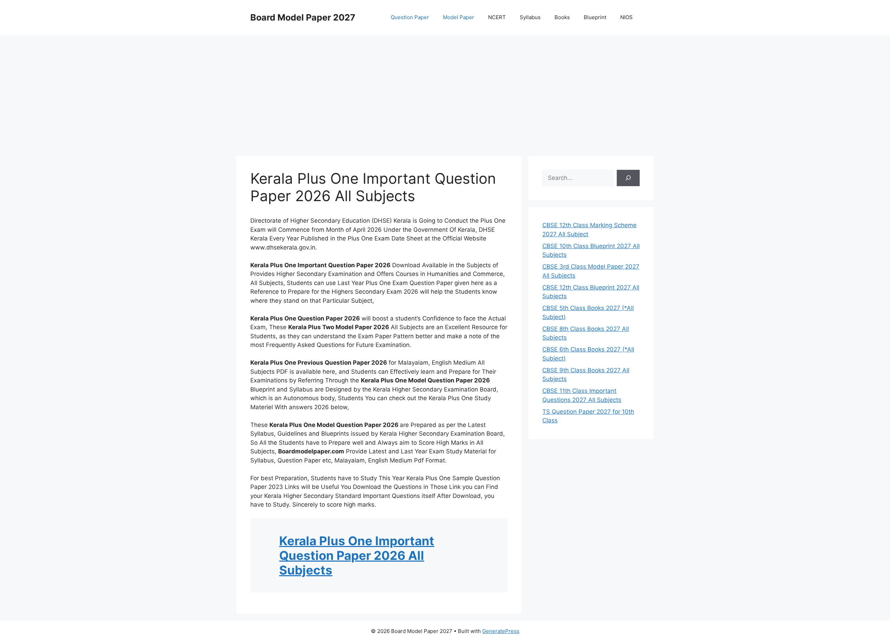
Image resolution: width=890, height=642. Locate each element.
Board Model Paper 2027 (302, 17)
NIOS (626, 17)
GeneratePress (500, 631)
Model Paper (458, 17)
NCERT (497, 17)
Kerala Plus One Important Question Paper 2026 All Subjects (356, 555)
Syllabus (530, 17)
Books (562, 17)
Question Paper (410, 17)
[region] (445, 90)
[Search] (628, 178)
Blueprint (595, 17)
